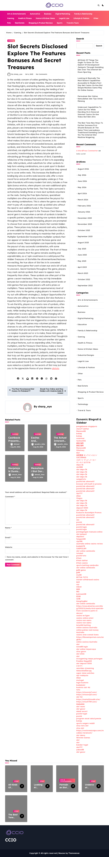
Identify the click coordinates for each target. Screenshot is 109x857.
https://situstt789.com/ (86, 702)
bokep (79, 433)
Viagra (79, 498)
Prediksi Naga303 (84, 661)
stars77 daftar (82, 429)
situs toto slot (82, 726)
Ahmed (16, 444)
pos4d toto (81, 556)
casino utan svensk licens (87, 635)
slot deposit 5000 (84, 663)
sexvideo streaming (85, 668)
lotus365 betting (83, 625)
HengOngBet (81, 601)
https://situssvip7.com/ (86, 692)
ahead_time (16, 475)
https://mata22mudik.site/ (88, 699)
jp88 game (81, 570)
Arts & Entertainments (16, 14)
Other (95, 18)
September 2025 (85, 236)
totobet (79, 553)
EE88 (78, 596)
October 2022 (84, 279)
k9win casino (82, 563)
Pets (9, 23)
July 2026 (82, 175)
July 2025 (82, 249)
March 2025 (83, 273)
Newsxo (61, 853)
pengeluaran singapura (86, 426)
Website (8, 547)
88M (78, 589)
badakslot (80, 685)
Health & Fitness (25, 18)
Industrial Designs (86, 355)
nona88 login (82, 647)
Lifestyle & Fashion (81, 18)
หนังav (79, 587)
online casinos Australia (86, 627)
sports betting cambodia (87, 565)
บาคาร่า (79, 666)
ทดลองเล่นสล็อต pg (83, 671)
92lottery (80, 450)
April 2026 (82, 193)
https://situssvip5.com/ (86, 694)
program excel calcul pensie (88, 718)
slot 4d (79, 697)
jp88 (78, 572)
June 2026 (82, 181)
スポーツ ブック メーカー (86, 460)
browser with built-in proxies (89, 484)
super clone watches (85, 673)
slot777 (79, 493)
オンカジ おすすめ (83, 462)
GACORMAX (81, 457)
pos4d (79, 522)
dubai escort (81, 711)
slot (78, 644)
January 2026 (84, 212)
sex (77, 520)
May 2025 (82, 261)
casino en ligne (83, 615)
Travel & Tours (73, 23)
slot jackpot (81, 534)
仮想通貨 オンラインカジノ (86, 455)
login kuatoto (82, 683)
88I (77, 592)
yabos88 (80, 750)
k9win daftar (82, 560)
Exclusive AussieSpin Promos (88, 512)
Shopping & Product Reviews (41, 23)
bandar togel (82, 745)
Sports (59, 23)
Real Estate (19, 23)
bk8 (78, 582)
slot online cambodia (85, 551)
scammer (80, 438)
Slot (78, 453)
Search (80, 38)
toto (78, 690)
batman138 (81, 594)
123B (78, 599)
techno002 (81, 441)
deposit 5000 (82, 508)
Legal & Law (64, 18)
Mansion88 (81, 431)
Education (82, 324)
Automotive (35, 14)
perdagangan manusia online (89, 532)
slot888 (79, 467)
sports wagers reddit (85, 723)
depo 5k (79, 465)
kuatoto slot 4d (83, 687)
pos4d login (81, 527)
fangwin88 (81, 539)
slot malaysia (82, 675)
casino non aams (83, 620)
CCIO (10, 840)
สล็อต (78, 496)
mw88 (79, 575)
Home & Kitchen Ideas (45, 18)
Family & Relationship (83, 14)
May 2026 (82, 187)
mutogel (80, 680)
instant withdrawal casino (87, 580)
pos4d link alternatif (85, 481)
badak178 (80, 546)
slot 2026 (80, 654)
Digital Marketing (62, 14)
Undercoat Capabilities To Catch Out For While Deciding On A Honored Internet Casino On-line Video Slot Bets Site (89, 112)
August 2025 (83, 242)
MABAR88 (80, 704)
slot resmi (80, 706)
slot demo (80, 735)
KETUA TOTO (82, 577)
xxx (77, 584)
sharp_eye (45, 406)
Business (47, 14)
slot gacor (80, 709)
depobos (80, 536)
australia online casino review (89, 544)
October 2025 (84, 230)
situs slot (80, 728)
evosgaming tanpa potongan (89, 659)
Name (8, 528)
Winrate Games (83, 738)
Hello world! (81, 154)
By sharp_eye (16, 74)
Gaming (10, 18)
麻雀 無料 (80, 443)
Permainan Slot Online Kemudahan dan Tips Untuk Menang (90, 98)
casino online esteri (84, 618)
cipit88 (79, 541)
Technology (83, 404)
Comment (10, 497)
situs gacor (81, 651)
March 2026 (83, 200)
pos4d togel (81, 714)
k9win (78, 558)
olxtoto (55, 368)
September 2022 (85, 285)
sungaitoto (81, 479)
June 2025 (82, 255)
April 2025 (82, 267)
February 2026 (84, 206)
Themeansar (73, 853)
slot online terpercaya (86, 649)
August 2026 (83, 169)
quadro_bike (39, 444)
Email (8, 537)
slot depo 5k (81, 469)
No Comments (41, 74)
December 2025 (85, 218)
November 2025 (85, 224)
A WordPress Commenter (87, 151)
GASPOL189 (81, 548)
